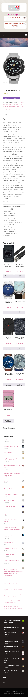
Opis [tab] (6, 114)
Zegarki (21, 102)
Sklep (4, 680)
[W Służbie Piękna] (14, 10)
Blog (4, 682)
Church (5, 693)
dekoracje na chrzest (8, 104)
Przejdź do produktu (11, 98)
